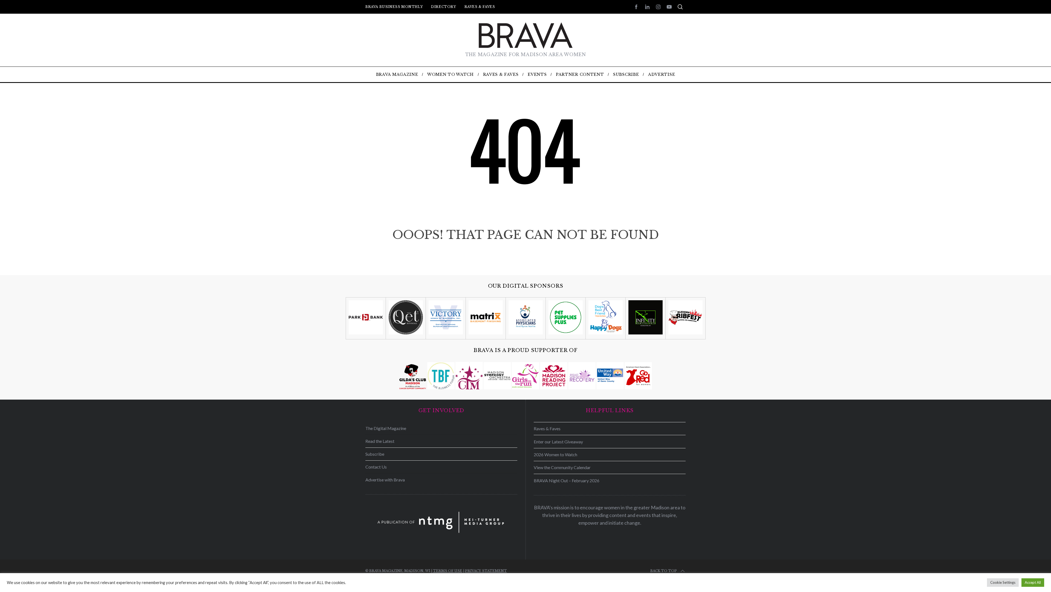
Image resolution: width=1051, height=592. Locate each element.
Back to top (663, 571)
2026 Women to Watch (555, 454)
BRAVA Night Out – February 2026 (566, 480)
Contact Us (376, 466)
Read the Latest (379, 441)
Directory (443, 7)
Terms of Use (447, 571)
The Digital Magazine (385, 428)
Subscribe (374, 454)
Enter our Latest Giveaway (558, 441)
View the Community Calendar (562, 467)
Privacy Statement (486, 571)
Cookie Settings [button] (1002, 582)
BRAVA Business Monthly (394, 7)
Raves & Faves (479, 7)
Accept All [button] (1033, 582)
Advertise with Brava (385, 479)
